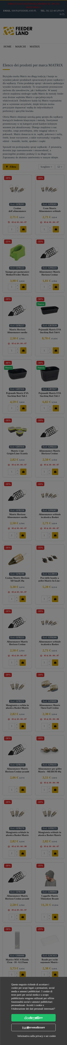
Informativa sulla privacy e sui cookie (37, 1036)
